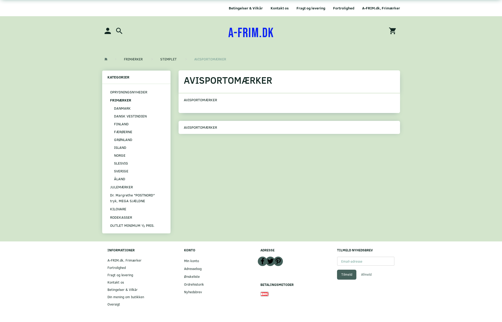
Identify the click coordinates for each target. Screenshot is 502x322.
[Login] (107, 30)
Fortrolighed (343, 7)
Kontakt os (280, 7)
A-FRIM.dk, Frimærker (381, 7)
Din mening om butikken (125, 297)
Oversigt (113, 304)
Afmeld (366, 274)
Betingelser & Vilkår (246, 7)
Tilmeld (346, 274)
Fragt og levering (310, 7)
